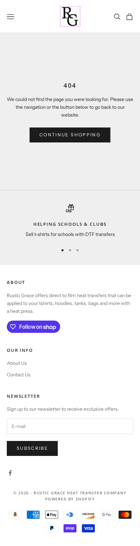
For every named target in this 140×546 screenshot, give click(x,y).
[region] (70, 221)
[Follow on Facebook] (10, 473)
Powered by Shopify (70, 498)
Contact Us (19, 375)
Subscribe (32, 448)
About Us (17, 363)
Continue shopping (70, 134)
